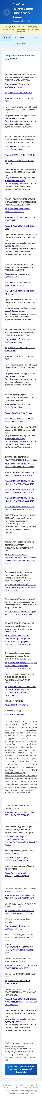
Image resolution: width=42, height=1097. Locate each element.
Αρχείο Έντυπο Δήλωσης (15, 714)
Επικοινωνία (21, 44)
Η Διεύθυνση (20, 37)
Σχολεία (34, 37)
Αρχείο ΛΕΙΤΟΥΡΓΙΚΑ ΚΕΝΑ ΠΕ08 (18, 92)
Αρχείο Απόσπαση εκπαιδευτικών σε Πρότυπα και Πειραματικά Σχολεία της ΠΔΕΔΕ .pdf (20, 587)
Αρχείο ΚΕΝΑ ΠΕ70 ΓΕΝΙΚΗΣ (16, 705)
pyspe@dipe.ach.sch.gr (15, 118)
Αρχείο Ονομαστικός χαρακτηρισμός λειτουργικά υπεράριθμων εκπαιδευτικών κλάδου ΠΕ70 (21, 665)
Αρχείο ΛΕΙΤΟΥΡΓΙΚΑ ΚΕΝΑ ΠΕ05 (18, 413)
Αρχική (7, 37)
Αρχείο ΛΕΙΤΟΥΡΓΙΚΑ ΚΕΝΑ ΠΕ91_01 (20, 155)
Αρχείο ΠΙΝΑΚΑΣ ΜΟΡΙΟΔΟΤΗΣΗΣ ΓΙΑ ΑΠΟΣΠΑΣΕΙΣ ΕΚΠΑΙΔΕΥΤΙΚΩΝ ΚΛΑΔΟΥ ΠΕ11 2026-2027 (21, 1002)
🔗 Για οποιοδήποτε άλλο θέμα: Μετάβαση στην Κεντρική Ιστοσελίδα (21, 1069)
